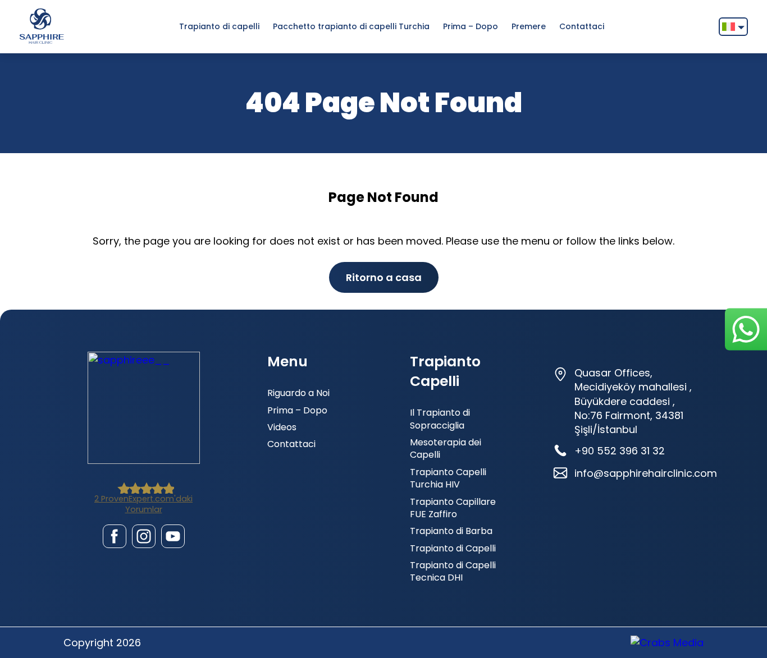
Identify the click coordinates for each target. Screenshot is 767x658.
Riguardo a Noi (298, 392)
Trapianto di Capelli (453, 548)
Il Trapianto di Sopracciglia (440, 418)
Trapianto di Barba (451, 530)
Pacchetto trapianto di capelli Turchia (351, 26)
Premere (529, 26)
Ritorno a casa (384, 277)
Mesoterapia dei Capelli (445, 448)
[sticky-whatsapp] (746, 329)
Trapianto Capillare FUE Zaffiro (453, 508)
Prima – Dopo (470, 26)
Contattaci (581, 26)
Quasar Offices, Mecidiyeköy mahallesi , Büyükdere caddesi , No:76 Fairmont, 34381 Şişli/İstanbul (633, 401)
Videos (281, 427)
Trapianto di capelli (219, 26)
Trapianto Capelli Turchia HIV (448, 478)
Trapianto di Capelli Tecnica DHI (453, 571)
